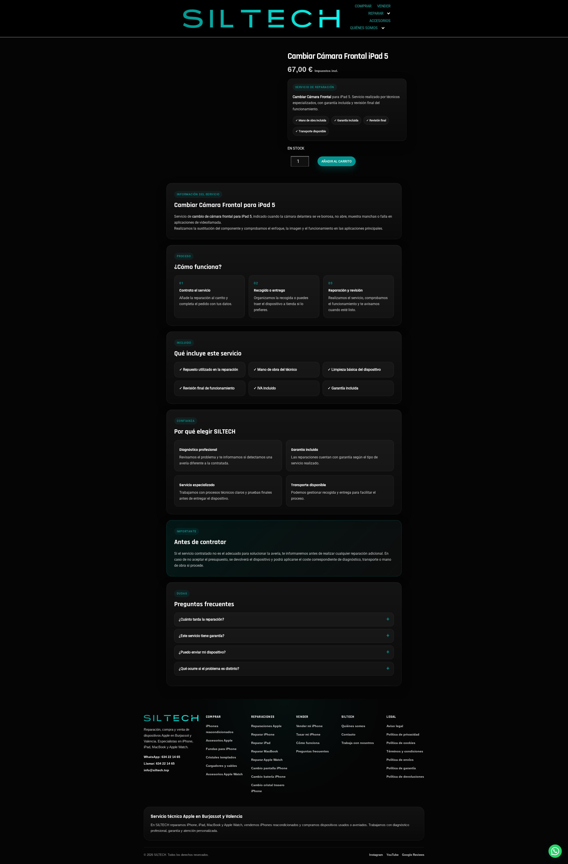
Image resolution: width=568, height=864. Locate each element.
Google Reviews (413, 854)
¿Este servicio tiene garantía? (201, 636)
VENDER (383, 6)
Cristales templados (221, 757)
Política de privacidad (403, 734)
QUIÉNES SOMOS (364, 28)
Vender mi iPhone (309, 726)
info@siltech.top (156, 770)
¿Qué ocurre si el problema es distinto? (209, 669)
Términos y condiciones (405, 751)
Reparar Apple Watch (267, 759)
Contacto (348, 734)
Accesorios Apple (219, 740)
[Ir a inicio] (171, 718)
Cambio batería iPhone (268, 776)
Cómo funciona (308, 743)
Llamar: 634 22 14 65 (159, 763)
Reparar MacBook (264, 751)
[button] (555, 851)
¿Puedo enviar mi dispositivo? (202, 652)
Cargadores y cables (221, 765)
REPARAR (375, 13)
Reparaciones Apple (266, 726)
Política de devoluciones (405, 776)
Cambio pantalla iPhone (269, 768)
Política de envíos (400, 759)
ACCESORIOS (379, 21)
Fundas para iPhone (221, 749)
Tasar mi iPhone (308, 734)
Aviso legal (395, 726)
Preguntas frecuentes (312, 751)
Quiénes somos (353, 726)
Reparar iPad (260, 743)
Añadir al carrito (336, 161)
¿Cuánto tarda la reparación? (201, 619)
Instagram (376, 854)
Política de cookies (401, 743)
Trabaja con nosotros (357, 743)
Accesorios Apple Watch (224, 774)
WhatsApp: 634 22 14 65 (162, 757)
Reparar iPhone (262, 734)
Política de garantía (401, 768)
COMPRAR (363, 6)
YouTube (392, 854)
